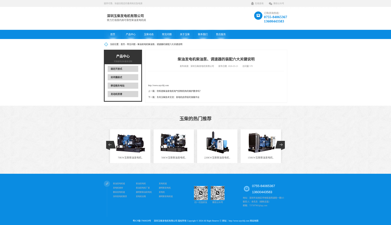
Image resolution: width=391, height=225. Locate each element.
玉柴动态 (149, 34)
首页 (112, 34)
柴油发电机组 (119, 183)
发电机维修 (118, 188)
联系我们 (203, 34)
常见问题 (167, 34)
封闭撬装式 (116, 77)
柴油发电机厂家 (143, 188)
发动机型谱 (116, 94)
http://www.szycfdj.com (158, 85)
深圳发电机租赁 (120, 196)
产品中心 (131, 34)
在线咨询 (259, 3)
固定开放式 (116, 69)
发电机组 (163, 183)
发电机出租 (141, 196)
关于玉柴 (185, 34)
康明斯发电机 (165, 188)
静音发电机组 (119, 192)
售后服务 (221, 34)
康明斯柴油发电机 (144, 192)
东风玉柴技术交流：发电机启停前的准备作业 (178, 97)
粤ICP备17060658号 (143, 221)
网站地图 (254, 221)
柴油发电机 (141, 183)
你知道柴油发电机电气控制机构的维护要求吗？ (179, 91)
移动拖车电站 (117, 85)
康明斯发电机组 (166, 196)
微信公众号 (278, 3)
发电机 (162, 192)
